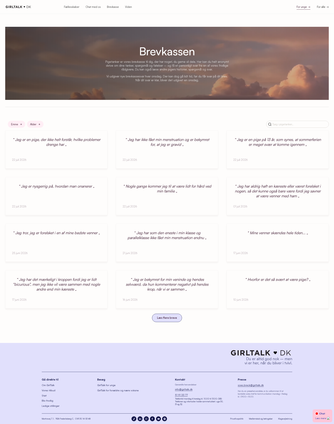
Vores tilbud (48, 390)
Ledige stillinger (50, 405)
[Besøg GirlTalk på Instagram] (146, 418)
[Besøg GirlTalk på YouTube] (158, 418)
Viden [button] (128, 7)
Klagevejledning (285, 418)
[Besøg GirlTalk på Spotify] (164, 418)
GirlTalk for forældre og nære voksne (118, 390)
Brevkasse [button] (113, 7)
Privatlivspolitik (236, 418)
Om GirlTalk (48, 385)
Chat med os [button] (93, 7)
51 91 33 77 (181, 394)
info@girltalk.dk (184, 389)
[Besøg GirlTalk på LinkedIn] (140, 418)
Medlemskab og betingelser (261, 418)
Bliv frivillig (47, 400)
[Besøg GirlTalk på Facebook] (152, 418)
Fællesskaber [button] (71, 7)
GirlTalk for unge (106, 385)
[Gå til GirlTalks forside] (261, 353)
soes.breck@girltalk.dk (251, 385)
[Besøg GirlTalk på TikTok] (134, 418)
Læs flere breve (167, 317)
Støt (44, 395)
